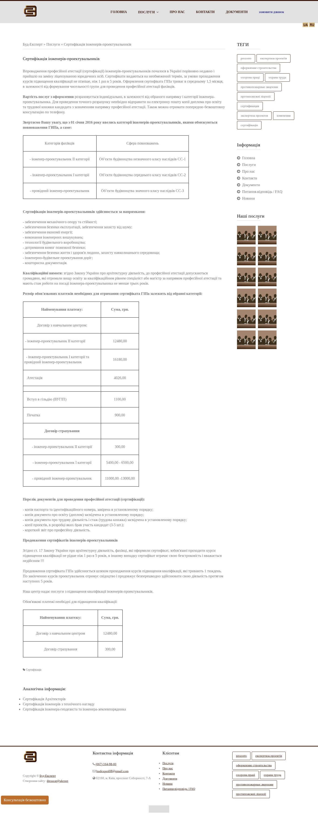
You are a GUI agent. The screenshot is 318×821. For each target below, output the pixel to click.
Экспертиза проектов (254, 115)
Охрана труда (277, 77)
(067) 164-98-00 (106, 764)
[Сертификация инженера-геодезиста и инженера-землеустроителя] (267, 319)
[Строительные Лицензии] (246, 235)
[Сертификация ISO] (246, 319)
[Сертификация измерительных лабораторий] (267, 339)
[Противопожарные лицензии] (246, 339)
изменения (284, 115)
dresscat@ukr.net (57, 781)
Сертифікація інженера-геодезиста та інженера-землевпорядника (74, 709)
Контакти (168, 773)
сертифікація (249, 125)
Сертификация (250, 106)
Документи (169, 778)
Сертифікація (33, 669)
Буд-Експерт (48, 775)
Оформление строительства (258, 68)
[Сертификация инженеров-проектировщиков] (246, 277)
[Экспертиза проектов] (246, 256)
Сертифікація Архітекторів (44, 699)
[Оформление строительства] (267, 256)
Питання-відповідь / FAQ (178, 789)
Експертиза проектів (273, 58)
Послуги (167, 763)
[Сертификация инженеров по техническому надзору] (267, 277)
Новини (167, 783)
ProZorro (246, 58)
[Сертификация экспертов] (267, 298)
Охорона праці (250, 77)
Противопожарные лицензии (259, 87)
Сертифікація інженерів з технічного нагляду (59, 704)
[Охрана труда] (267, 235)
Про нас (167, 768)
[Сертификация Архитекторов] (246, 298)
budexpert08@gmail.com (112, 771)
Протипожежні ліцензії (256, 96)
